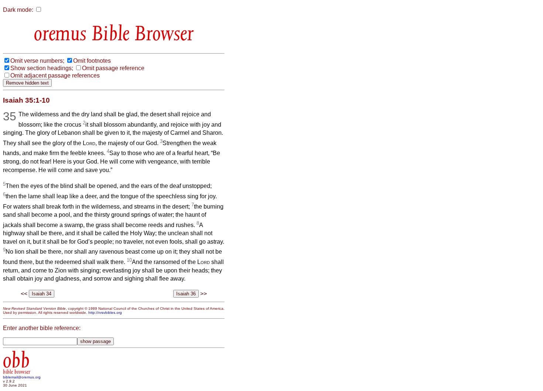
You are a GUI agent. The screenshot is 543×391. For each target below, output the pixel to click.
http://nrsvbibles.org (105, 313)
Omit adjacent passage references (55, 75)
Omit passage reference (113, 68)
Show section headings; (41, 68)
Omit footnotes (92, 61)
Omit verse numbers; (37, 61)
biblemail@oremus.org (22, 377)
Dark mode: (18, 10)
